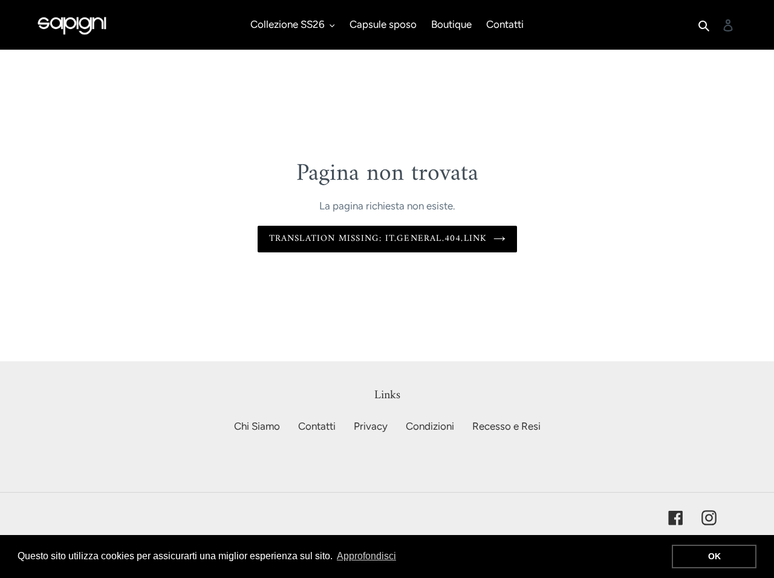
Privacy (371, 426)
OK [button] (714, 556)
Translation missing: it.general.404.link (378, 239)
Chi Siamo (257, 426)
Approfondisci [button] (366, 556)
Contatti (317, 426)
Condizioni (430, 426)
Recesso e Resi (506, 426)
